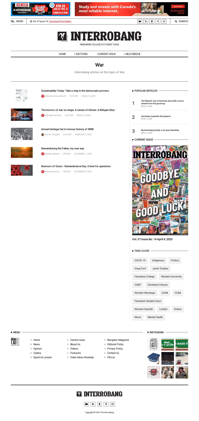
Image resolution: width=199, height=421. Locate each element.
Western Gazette (143, 309)
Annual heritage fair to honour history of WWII (67, 129)
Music (137, 317)
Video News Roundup (81, 357)
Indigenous (158, 260)
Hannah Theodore (52, 134)
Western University (171, 276)
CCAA (178, 292)
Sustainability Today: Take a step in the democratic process (75, 90)
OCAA (165, 292)
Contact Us (112, 353)
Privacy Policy (114, 348)
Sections (82, 54)
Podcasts (74, 353)
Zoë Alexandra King (53, 115)
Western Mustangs (144, 292)
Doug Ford (140, 268)
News (36, 344)
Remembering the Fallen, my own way (62, 148)
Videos (73, 348)
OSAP (137, 284)
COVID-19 (140, 260)
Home (62, 54)
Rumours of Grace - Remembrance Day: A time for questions (76, 166)
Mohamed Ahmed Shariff (55, 96)
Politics (175, 260)
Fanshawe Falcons (158, 284)
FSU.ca (110, 357)
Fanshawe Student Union (147, 301)
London (163, 309)
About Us (74, 344)
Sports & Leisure (42, 357)
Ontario (178, 309)
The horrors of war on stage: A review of (78, 110)
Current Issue (106, 54)
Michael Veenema (52, 154)
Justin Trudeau (160, 268)
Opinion (67, 154)
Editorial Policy (114, 344)
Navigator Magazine (117, 340)
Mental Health (155, 317)
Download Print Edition (60, 21)
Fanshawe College (144, 276)
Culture (73, 96)
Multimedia (133, 54)
